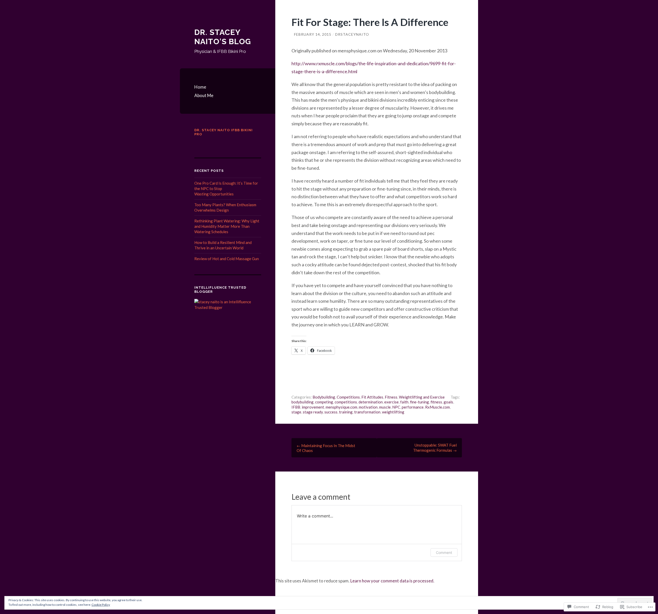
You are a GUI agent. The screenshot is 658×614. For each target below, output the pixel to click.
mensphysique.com (341, 407)
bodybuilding (302, 402)
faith (404, 402)
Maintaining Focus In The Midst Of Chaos (326, 448)
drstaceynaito (352, 34)
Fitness (391, 397)
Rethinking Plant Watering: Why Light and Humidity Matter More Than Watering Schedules (226, 226)
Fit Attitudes (372, 397)
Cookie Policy (101, 605)
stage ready (313, 412)
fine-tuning (419, 402)
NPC (396, 407)
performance (413, 407)
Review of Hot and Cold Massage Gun (226, 258)
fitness (436, 402)
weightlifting (393, 412)
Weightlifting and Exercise (422, 397)
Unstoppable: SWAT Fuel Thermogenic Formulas (435, 447)
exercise (391, 402)
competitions (346, 402)
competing (324, 402)
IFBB (295, 407)
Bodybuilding (324, 397)
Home (200, 87)
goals (448, 402)
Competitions (348, 397)
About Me (203, 95)
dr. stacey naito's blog (222, 37)
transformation (367, 412)
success (330, 412)
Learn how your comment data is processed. (392, 580)
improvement (313, 407)
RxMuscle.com (437, 407)
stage (296, 412)
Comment (444, 552)
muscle (385, 407)
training (346, 412)
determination (371, 402)
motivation (368, 407)
